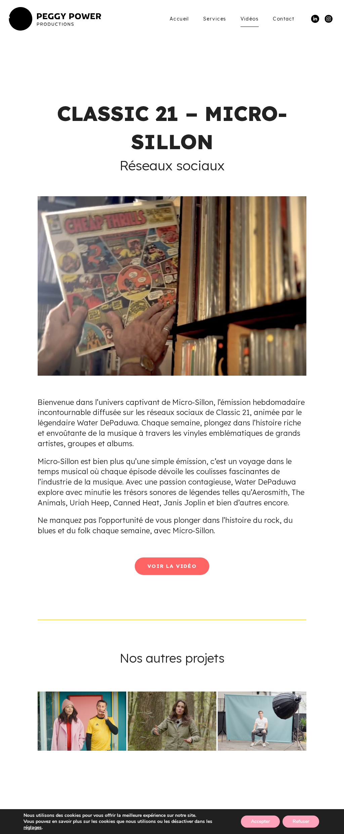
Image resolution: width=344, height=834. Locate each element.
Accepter (260, 821)
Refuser (301, 821)
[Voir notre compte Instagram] (329, 18)
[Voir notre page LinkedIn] (315, 18)
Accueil (179, 19)
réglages (33, 828)
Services (214, 19)
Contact (283, 19)
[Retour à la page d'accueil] (55, 19)
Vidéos (250, 19)
